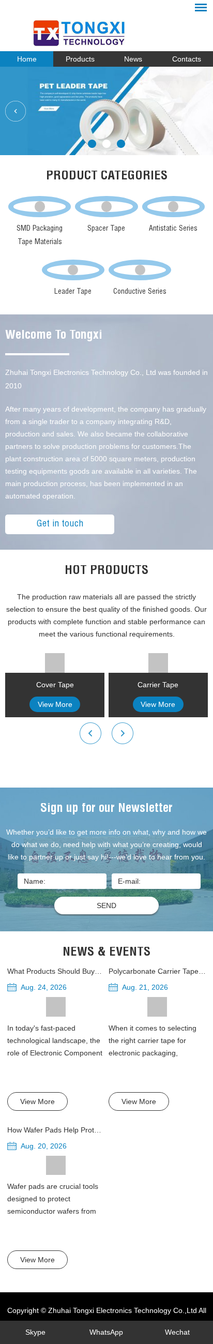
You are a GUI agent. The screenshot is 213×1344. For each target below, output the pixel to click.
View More (55, 704)
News (133, 59)
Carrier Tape (158, 685)
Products (80, 59)
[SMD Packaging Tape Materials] (39, 206)
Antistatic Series (173, 229)
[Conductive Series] (140, 270)
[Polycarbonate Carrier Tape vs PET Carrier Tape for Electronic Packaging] (157, 1007)
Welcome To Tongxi (53, 336)
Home (27, 59)
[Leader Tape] (73, 270)
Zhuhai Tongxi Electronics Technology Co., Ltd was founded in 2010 (106, 379)
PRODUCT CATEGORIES (107, 177)
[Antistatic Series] (173, 206)
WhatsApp (106, 1332)
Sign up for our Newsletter (106, 809)
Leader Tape (73, 292)
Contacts (186, 59)
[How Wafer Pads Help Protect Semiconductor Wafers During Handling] (55, 1165)
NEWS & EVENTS (106, 953)
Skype (35, 1332)
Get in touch (60, 524)
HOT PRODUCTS (106, 571)
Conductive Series (139, 292)
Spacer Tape (106, 229)
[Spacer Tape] (106, 206)
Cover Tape (55, 685)
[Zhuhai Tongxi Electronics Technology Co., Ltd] (106, 29)
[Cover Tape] (54, 663)
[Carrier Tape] (158, 663)
